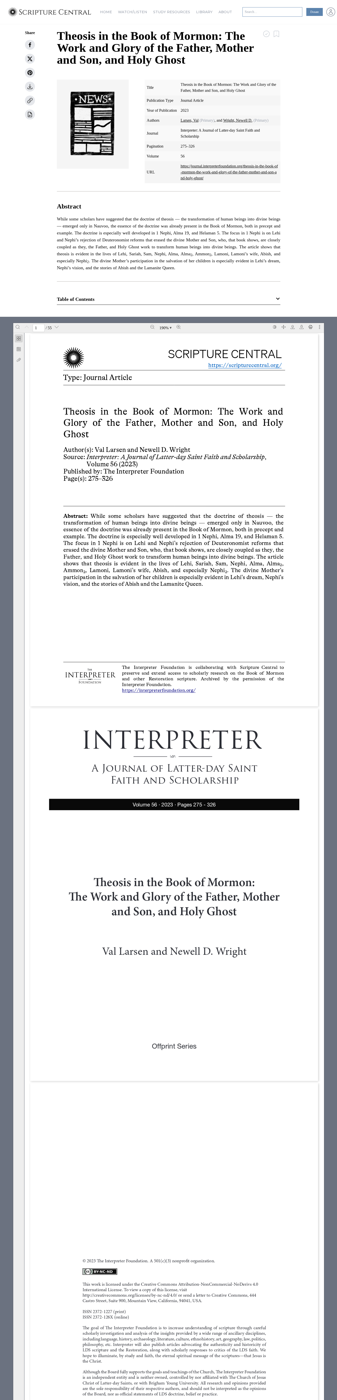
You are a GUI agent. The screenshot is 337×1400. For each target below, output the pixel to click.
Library (204, 12)
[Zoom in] (179, 327)
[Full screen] (284, 327)
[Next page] (57, 327)
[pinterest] (30, 73)
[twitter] (30, 59)
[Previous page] (27, 327)
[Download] (302, 327)
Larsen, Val (190, 120)
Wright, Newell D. (237, 120)
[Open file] (293, 327)
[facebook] (30, 45)
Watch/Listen (132, 12)
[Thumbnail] (19, 338)
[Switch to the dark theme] (275, 327)
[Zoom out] (152, 327)
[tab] (18, 339)
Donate (314, 12)
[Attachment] (19, 360)
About (225, 12)
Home (106, 12)
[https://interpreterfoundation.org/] (160, 690)
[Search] (18, 327)
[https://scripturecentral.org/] (241, 365)
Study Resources (171, 12)
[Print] (311, 327)
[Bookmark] (19, 349)
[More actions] (320, 327)
